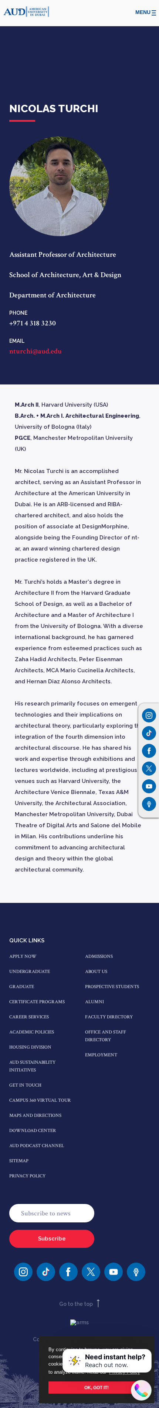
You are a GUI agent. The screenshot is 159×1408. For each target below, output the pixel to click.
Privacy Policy (27, 1176)
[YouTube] (113, 1272)
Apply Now (23, 956)
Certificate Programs (37, 1002)
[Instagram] (149, 715)
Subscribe (52, 1238)
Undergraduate (29, 972)
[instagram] (23, 1272)
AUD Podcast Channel (36, 1146)
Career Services (29, 1017)
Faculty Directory (109, 1017)
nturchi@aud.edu (35, 351)
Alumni (94, 1002)
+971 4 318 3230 (32, 323)
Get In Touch (25, 1085)
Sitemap (18, 1161)
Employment (101, 1055)
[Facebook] (68, 1272)
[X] (91, 1272)
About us (96, 972)
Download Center (32, 1131)
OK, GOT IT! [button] (96, 1387)
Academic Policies (31, 1032)
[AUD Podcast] (136, 1272)
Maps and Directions (35, 1115)
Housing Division (30, 1047)
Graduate (21, 987)
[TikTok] (46, 1272)
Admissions (99, 956)
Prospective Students (112, 987)
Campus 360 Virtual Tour (40, 1100)
